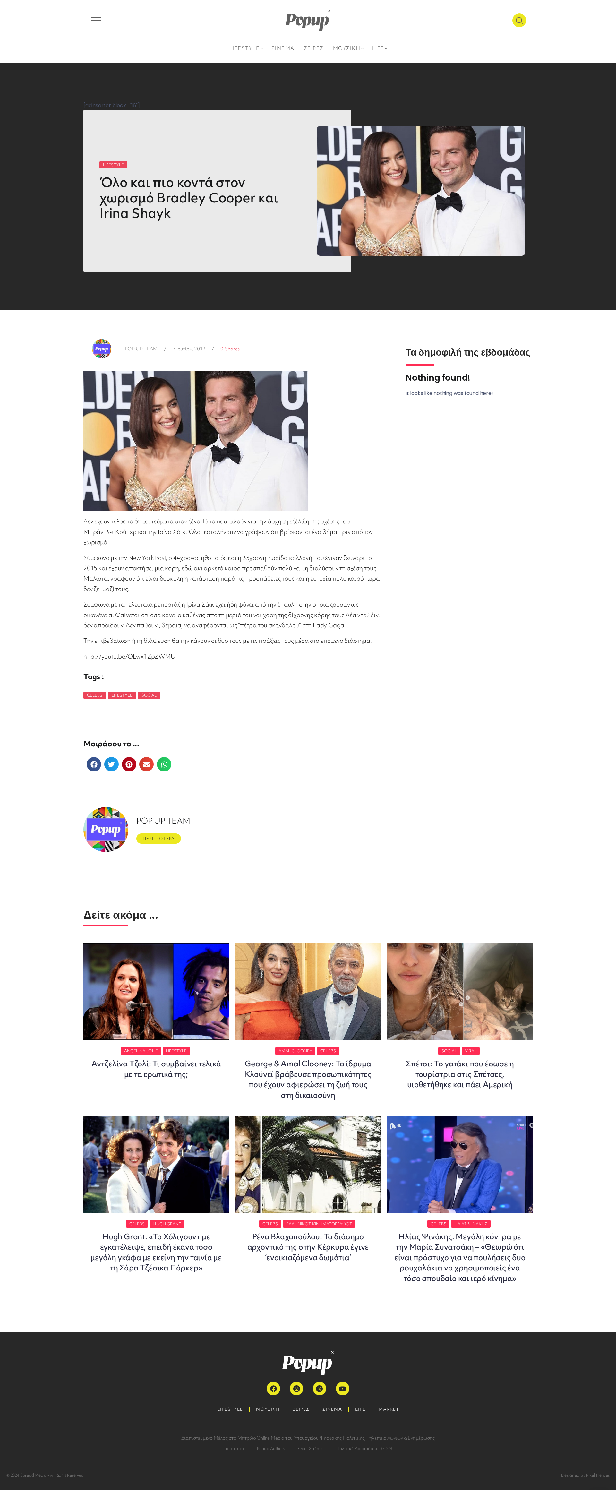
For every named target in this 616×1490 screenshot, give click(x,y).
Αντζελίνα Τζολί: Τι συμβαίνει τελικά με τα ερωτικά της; (156, 1068)
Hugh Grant (167, 1224)
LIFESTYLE (113, 165)
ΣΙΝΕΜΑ (332, 1409)
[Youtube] (342, 1388)
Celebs (95, 695)
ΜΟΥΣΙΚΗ (267, 1409)
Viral (471, 1051)
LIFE (360, 1409)
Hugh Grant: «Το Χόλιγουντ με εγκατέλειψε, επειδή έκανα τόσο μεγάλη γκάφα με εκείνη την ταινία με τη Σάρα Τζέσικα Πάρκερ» (156, 1252)
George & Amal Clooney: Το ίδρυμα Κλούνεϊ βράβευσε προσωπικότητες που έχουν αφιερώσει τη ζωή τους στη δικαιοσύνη (308, 1079)
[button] (94, 764)
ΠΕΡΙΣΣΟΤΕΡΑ (159, 838)
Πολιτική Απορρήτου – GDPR (364, 1448)
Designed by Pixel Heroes (585, 1475)
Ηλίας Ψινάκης (470, 1224)
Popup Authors (271, 1448)
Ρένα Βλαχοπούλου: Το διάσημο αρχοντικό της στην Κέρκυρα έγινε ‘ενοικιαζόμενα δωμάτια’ (308, 1247)
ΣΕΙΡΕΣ (301, 1409)
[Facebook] (273, 1388)
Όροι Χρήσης (311, 1448)
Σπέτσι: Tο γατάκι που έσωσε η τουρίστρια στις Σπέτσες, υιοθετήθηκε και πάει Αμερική (460, 1074)
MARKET (389, 1409)
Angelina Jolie (141, 1051)
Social (149, 695)
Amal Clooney (295, 1051)
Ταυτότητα (234, 1448)
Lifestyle (122, 695)
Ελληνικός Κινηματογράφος (319, 1224)
